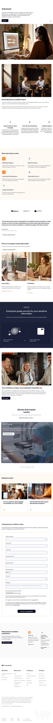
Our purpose (29, 682)
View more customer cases (9, 234)
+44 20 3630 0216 (5, 706)
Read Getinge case (8, 434)
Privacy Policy (12, 719)
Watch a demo (42, 678)
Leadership (28, 680)
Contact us (41, 673)
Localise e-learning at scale (9, 249)
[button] (33, 467)
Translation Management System (7, 674)
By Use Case (4, 677)
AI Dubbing (29, 292)
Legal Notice (18, 719)
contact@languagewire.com (16, 706)
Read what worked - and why (26, 417)
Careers (28, 678)
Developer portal (17, 676)
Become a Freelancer (31, 676)
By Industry (4, 679)
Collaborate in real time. (7, 291)
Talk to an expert (6, 642)
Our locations (42, 676)
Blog (15, 673)
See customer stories (44, 648)
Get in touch (5, 398)
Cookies (24, 720)
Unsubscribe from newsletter (18, 683)
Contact (4, 20)
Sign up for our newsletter (19, 680)
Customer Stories (18, 678)
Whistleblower (17, 686)
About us (28, 673)
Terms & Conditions (4, 719)
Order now (30, 644)
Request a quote (42, 680)
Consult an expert (43, 685)
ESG (27, 685)
